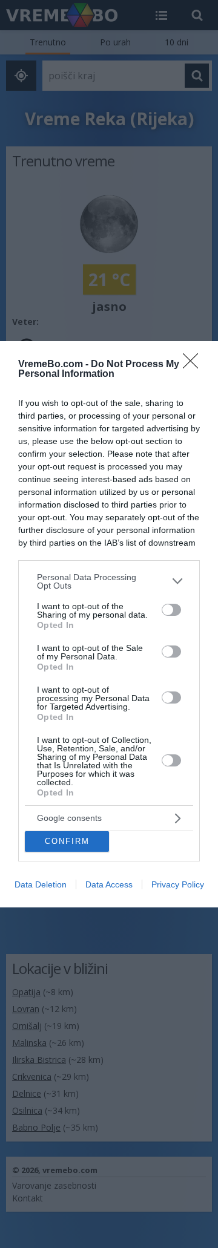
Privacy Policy (177, 884)
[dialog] (109, 624)
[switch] (171, 610)
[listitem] (109, 581)
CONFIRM (67, 841)
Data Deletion (41, 884)
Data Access (109, 884)
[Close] (194, 364)
